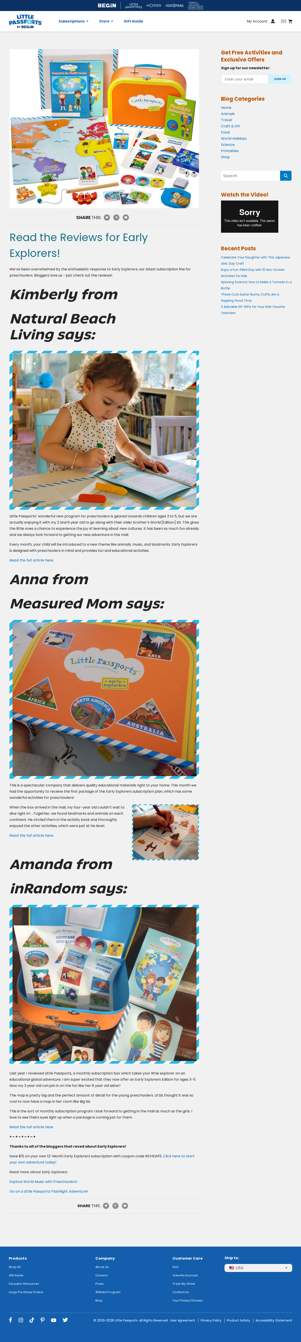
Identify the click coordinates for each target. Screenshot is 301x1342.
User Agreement (182, 1320)
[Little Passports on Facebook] (10, 1320)
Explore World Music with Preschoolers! (43, 1181)
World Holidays (234, 138)
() (283, 21)
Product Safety (238, 1320)
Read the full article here (31, 835)
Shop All (15, 1267)
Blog (98, 1300)
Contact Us (181, 1292)
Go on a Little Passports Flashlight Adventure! (48, 1191)
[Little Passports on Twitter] (65, 1320)
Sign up (280, 79)
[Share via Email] (126, 217)
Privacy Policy (211, 1320)
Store (104, 21)
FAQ (175, 1267)
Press (99, 1284)
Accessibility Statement (274, 1320)
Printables (230, 150)
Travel (226, 120)
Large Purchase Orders (26, 1292)
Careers (101, 1275)
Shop (225, 157)
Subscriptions (72, 21)
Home (226, 107)
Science (228, 144)
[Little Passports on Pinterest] (43, 1320)
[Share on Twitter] (107, 217)
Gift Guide (133, 21)
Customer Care (188, 1258)
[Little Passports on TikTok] (32, 1320)
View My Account (185, 1275)
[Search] (286, 176)
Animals (228, 113)
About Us (102, 1267)
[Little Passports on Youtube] (53, 1320)
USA (239, 1268)
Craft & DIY (230, 126)
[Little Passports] (31, 21)
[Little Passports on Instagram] (21, 1320)
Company (105, 1258)
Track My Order (184, 1284)
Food (225, 132)
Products (18, 1258)
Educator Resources (24, 1284)
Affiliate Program (108, 1292)
